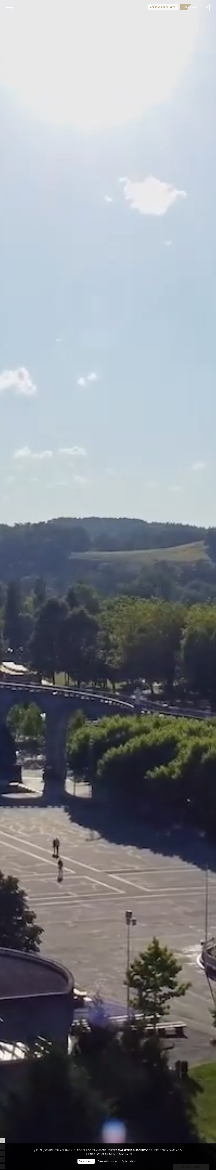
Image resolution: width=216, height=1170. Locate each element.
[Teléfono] (2, 1140)
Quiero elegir (129, 1161)
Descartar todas (108, 1161)
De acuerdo (86, 1161)
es (206, 7)
